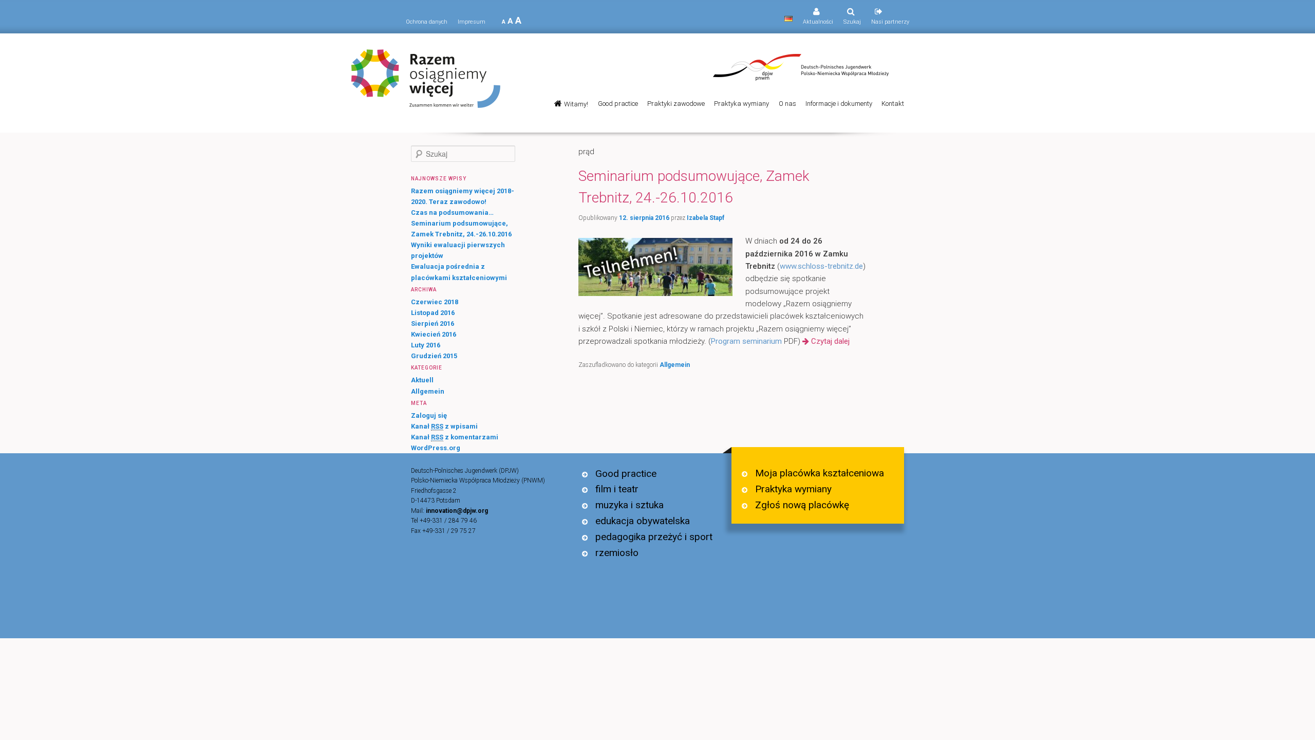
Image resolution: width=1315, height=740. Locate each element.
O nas (787, 103)
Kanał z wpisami (444, 426)
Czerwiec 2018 (434, 302)
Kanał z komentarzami (454, 437)
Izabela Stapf (705, 217)
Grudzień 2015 (434, 356)
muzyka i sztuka (629, 505)
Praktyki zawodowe (676, 103)
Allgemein (675, 364)
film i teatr (616, 489)
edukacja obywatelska (642, 521)
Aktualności (818, 21)
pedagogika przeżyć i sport (653, 537)
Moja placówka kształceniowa (819, 473)
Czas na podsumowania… (452, 212)
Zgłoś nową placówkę (802, 505)
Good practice (618, 103)
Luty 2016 (425, 345)
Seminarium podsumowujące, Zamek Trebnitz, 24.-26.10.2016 (694, 187)
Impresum (471, 21)
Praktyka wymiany (741, 103)
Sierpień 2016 (432, 323)
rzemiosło (616, 553)
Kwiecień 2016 (433, 334)
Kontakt (892, 103)
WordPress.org (435, 448)
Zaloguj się (429, 415)
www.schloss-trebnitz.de (821, 266)
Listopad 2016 (433, 313)
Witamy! (576, 104)
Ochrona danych (426, 21)
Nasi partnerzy (890, 21)
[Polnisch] (788, 19)
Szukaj (852, 21)
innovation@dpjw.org (457, 510)
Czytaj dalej (830, 341)
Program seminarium (746, 341)
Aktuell (422, 380)
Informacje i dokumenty (838, 103)
